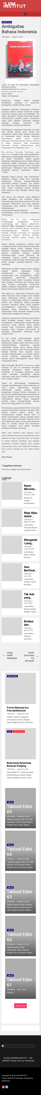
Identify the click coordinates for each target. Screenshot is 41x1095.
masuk (13, 469)
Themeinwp (29, 1061)
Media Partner (12, 676)
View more (20, 1006)
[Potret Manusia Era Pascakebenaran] (20, 688)
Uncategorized (19, 731)
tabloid (10, 802)
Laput (10, 731)
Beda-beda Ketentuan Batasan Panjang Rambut (19, 766)
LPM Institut (5, 37)
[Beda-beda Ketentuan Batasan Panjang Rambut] (20, 743)
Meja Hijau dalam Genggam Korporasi (30, 518)
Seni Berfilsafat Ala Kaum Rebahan (31, 572)
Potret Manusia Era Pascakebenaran (18, 709)
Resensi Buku (7, 22)
